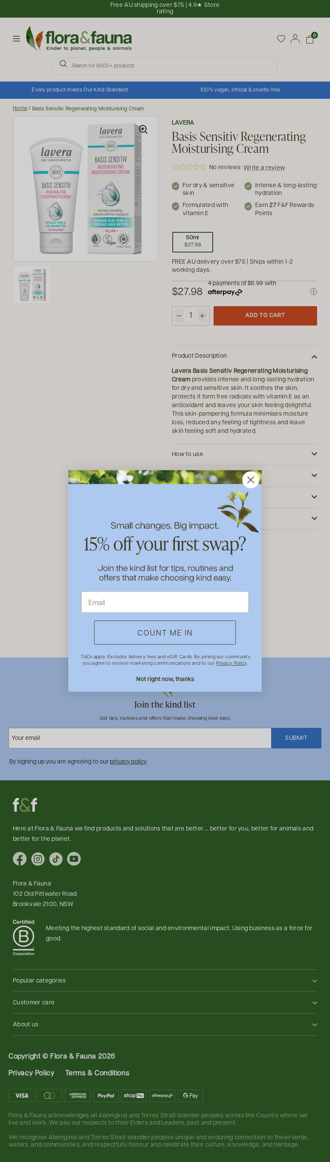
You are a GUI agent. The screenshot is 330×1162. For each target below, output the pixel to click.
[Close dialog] (250, 479)
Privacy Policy (231, 663)
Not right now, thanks (165, 679)
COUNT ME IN (165, 632)
